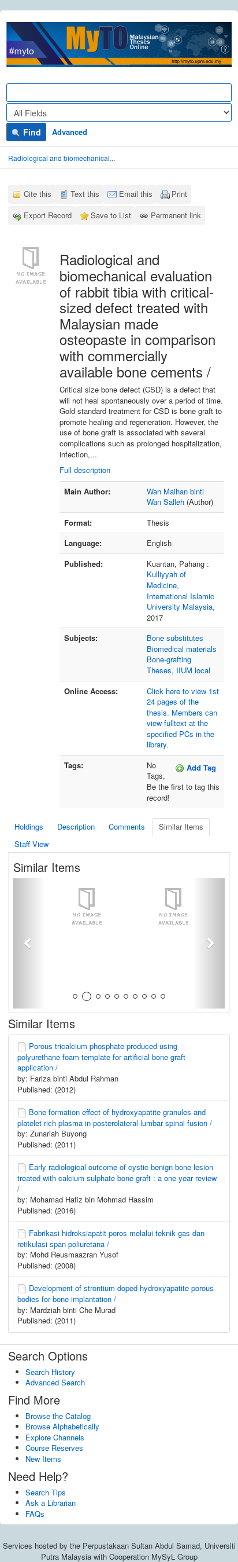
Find (31, 132)
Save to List (111, 215)
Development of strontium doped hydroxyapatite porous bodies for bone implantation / (115, 1293)
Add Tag (200, 767)
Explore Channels (54, 1437)
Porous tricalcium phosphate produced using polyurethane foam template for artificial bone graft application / (101, 1056)
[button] (29, 943)
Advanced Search (55, 1382)
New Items (43, 1458)
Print (179, 193)
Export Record (48, 215)
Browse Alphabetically (62, 1426)
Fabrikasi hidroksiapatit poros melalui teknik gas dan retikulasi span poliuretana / (110, 1238)
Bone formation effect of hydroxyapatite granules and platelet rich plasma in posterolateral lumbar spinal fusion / (114, 1117)
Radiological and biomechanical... (61, 158)
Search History (50, 1371)
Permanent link (176, 215)
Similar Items (181, 826)
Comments (127, 826)
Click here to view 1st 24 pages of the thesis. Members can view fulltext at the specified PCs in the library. (183, 717)
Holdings (28, 826)
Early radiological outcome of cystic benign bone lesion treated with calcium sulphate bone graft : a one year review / (117, 1177)
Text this (84, 193)
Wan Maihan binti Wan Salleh (175, 497)
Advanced (69, 131)
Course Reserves (54, 1447)
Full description (85, 469)
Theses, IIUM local (178, 670)
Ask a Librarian (50, 1502)
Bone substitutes (175, 637)
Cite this (37, 193)
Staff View (31, 843)
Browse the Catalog (58, 1415)
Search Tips (45, 1492)
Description (76, 826)
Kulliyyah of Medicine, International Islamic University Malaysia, (181, 590)
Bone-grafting (169, 659)
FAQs (34, 1513)
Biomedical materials (182, 648)
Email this (136, 193)
